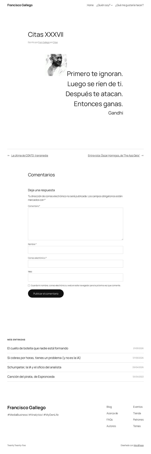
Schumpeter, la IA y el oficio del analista (34, 367)
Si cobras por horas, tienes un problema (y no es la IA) (44, 357)
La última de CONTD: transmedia (29, 155)
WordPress (139, 445)
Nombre (32, 244)
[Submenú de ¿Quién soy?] (112, 5)
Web (30, 271)
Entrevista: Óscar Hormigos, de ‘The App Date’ (114, 155)
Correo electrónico (37, 257)
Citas (55, 42)
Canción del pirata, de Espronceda (31, 376)
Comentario (34, 206)
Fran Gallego (44, 42)
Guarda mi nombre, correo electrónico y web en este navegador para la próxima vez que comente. (76, 285)
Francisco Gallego (20, 5)
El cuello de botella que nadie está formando (37, 348)
